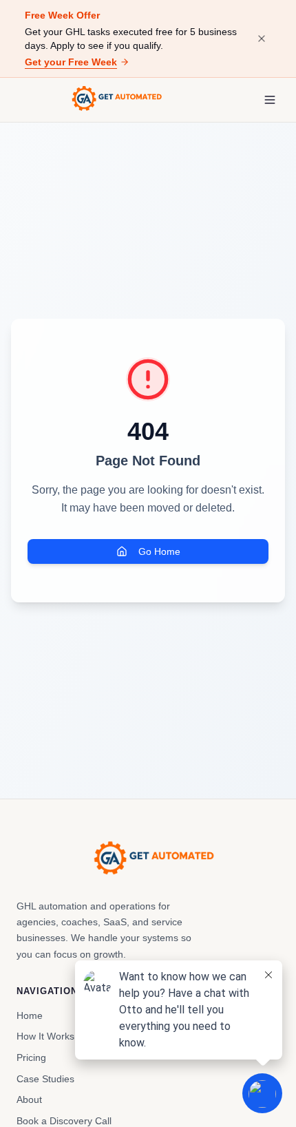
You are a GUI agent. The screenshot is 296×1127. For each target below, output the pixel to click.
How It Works (45, 1036)
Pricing (31, 1057)
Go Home (159, 551)
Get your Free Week (71, 61)
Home (30, 1015)
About (29, 1099)
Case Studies (45, 1078)
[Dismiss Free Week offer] (261, 38)
